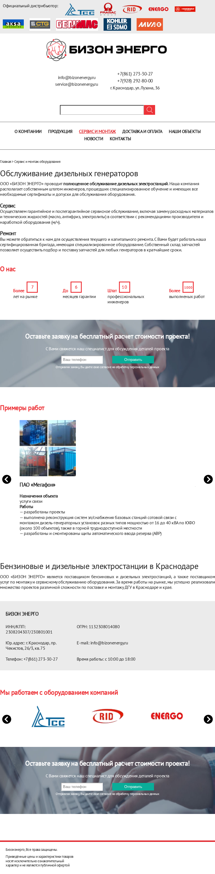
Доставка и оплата (142, 131)
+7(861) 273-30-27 (135, 74)
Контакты (120, 138)
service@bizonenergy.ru (76, 84)
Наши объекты (184, 131)
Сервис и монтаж (97, 131)
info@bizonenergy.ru (77, 77)
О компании (28, 131)
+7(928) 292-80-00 (135, 81)
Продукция (60, 131)
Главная (5, 161)
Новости (93, 138)
